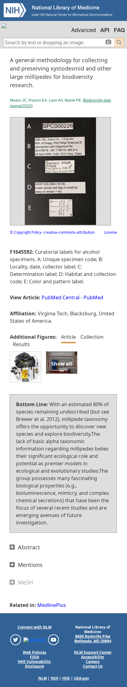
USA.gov (81, 678)
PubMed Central (61, 297)
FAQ (119, 30)
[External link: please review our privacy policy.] (15, 639)
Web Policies (34, 652)
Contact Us (93, 666)
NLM (42, 678)
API (104, 30)
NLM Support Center (93, 652)
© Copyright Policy (25, 232)
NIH (54, 678)
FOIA (34, 657)
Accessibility (92, 657)
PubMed (93, 297)
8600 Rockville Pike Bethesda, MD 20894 (92, 639)
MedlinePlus (51, 605)
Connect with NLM (34, 627)
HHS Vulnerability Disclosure (34, 664)
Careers (93, 661)
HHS (66, 678)
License (110, 232)
